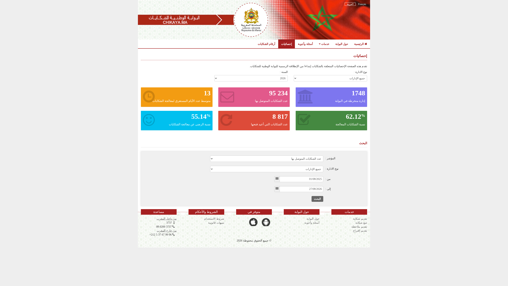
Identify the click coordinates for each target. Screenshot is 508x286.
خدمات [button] (324, 43)
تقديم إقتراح (360, 230)
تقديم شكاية (360, 218)
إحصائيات (286, 43)
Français (362, 4)
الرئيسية (359, 43)
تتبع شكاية (361, 222)
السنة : (284, 72)
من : (328, 179)
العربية (350, 4)
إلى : (328, 188)
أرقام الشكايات (266, 43)
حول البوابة (341, 43)
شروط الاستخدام (214, 218)
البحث (317, 198)
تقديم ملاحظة (359, 226)
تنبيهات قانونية (216, 222)
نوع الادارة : (360, 72)
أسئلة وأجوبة (305, 43)
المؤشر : (330, 158)
